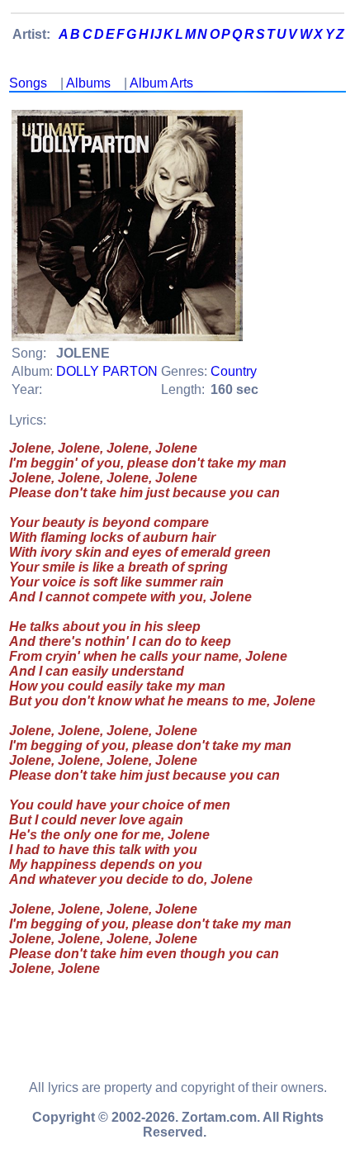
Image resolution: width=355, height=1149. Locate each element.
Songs (28, 83)
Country (234, 371)
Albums (88, 83)
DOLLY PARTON (107, 371)
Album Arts (161, 83)
